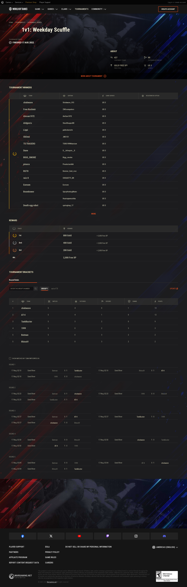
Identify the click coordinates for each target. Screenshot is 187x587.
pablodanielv (68, 130)
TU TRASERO (29, 143)
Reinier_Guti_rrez (70, 171)
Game (37, 9)
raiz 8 (26, 178)
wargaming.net (20, 576)
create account (180, 2)
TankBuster (26, 321)
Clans (64, 9)
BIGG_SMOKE (29, 157)
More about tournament (91, 76)
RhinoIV (24, 341)
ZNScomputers (68, 109)
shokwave (28, 102)
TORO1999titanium (70, 144)
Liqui (25, 130)
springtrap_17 (68, 205)
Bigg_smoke (67, 157)
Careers (49, 563)
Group (44, 289)
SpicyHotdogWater (70, 192)
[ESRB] (167, 576)
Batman (24, 335)
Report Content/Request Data (24, 563)
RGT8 (25, 171)
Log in (170, 2)
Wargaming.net (51, 582)
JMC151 (66, 137)
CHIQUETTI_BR (68, 178)
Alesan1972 (28, 116)
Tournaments (81, 9)
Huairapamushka (69, 199)
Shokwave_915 (68, 102)
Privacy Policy (52, 552)
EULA (47, 547)
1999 (23, 328)
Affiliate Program (18, 557)
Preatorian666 (68, 164)
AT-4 (23, 315)
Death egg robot (30, 205)
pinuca (26, 164)
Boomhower (28, 191)
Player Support (16, 547)
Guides (51, 9)
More (93, 214)
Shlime (26, 136)
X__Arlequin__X (69, 151)
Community (96, 9)
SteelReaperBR (68, 123)
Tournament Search (34, 22)
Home (11, 22)
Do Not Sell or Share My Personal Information (88, 547)
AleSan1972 (67, 116)
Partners (13, 552)
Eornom (26, 184)
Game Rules (50, 557)
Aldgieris (27, 123)
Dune (25, 150)
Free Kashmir (29, 109)
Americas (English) (165, 547)
